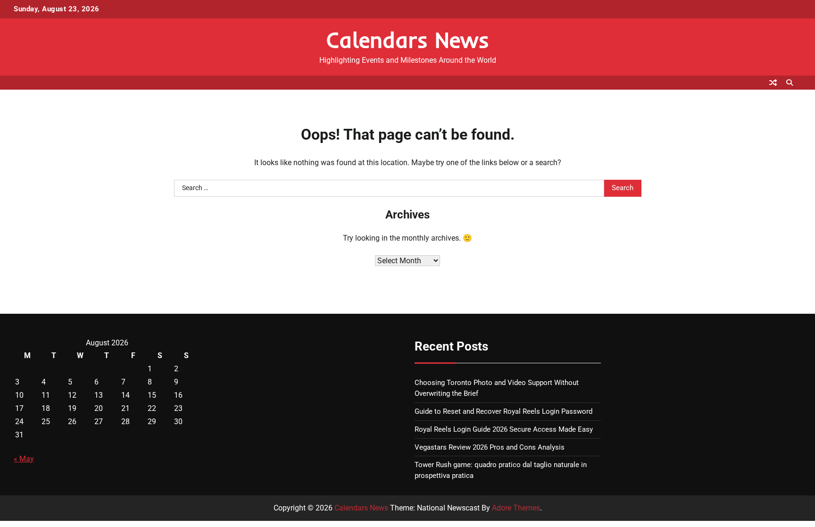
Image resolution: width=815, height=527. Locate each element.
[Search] (789, 82)
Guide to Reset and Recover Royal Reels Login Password (503, 411)
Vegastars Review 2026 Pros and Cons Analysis (490, 447)
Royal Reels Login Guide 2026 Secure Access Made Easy (504, 429)
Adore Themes (516, 507)
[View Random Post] (773, 82)
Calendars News (407, 39)
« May (24, 458)
